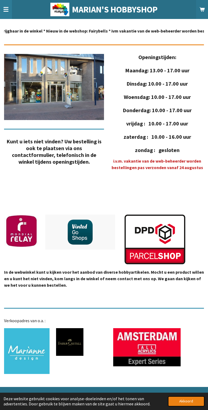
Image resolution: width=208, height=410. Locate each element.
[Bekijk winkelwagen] (202, 9)
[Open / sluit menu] (6, 9)
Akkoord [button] (186, 401)
